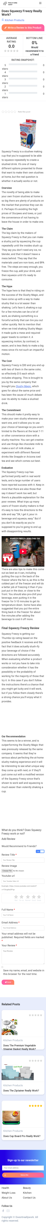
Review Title (9, 854)
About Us (7, 1197)
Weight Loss (8, 1192)
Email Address (10, 922)
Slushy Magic (23, 386)
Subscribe (24, 1175)
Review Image (9, 865)
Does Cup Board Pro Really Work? (21, 1136)
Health (5, 1188)
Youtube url (8, 875)
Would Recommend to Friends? (19, 846)
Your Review (9, 945)
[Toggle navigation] (40, 3)
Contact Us (29, 1197)
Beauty (27, 1188)
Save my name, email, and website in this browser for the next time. (23, 972)
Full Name (8, 909)
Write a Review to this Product (24, 27)
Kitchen (27, 1192)
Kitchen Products (14, 20)
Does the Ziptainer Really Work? (21, 1090)
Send (9, 982)
